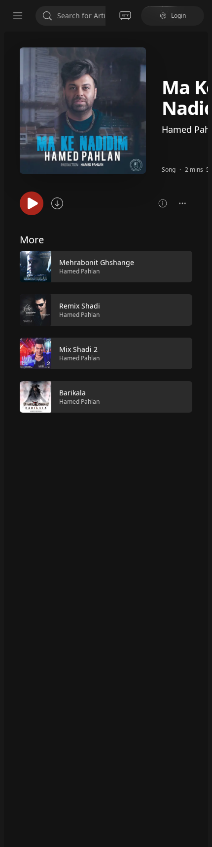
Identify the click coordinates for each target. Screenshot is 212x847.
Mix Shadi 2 (78, 349)
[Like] (178, 267)
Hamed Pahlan (79, 271)
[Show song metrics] (163, 203)
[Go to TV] (125, 16)
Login (178, 15)
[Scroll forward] (201, 331)
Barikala (72, 392)
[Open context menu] (182, 203)
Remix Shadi (79, 305)
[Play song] (31, 203)
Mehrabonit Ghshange (96, 262)
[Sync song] (57, 203)
